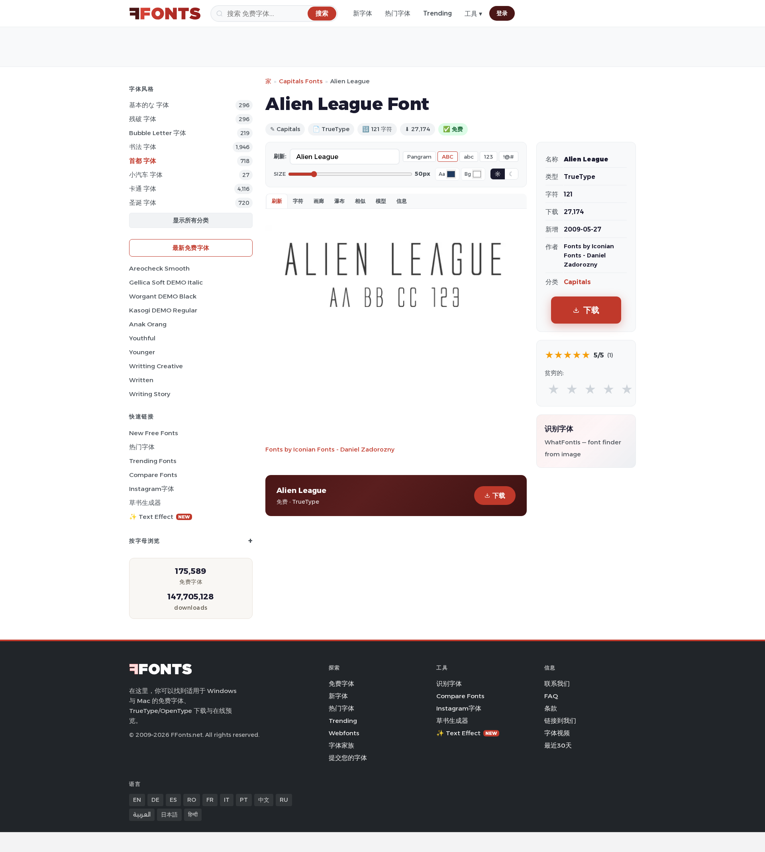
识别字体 (449, 683)
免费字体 (341, 683)
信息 (401, 201)
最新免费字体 (191, 247)
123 (488, 156)
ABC (447, 156)
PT (244, 799)
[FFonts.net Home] (165, 13)
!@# (508, 156)
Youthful (142, 338)
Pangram (419, 156)
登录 (502, 13)
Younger (142, 352)
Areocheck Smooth (159, 268)
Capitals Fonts (301, 81)
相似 (360, 201)
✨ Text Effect (159, 516)
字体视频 (557, 733)
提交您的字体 (348, 758)
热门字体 (397, 13)
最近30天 (558, 745)
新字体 (362, 13)
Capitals (577, 282)
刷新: (280, 156)
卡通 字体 (142, 188)
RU (284, 799)
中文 (263, 799)
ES (173, 799)
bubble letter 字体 (157, 133)
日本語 (169, 814)
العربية (142, 814)
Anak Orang (148, 324)
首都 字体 (142, 161)
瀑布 (339, 201)
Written (141, 380)
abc (469, 156)
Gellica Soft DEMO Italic (166, 282)
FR (210, 799)
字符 (298, 201)
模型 (381, 201)
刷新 (277, 201)
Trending (437, 13)
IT (227, 799)
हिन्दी (193, 814)
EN (137, 799)
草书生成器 (145, 502)
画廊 (319, 201)
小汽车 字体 (146, 175)
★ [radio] (553, 390)
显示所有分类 (191, 220)
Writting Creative (156, 366)
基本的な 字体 (149, 105)
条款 (550, 708)
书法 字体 (142, 147)
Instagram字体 (151, 489)
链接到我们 (560, 720)
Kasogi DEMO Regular (163, 310)
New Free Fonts (153, 433)
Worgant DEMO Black (162, 296)
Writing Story (149, 394)
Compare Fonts (153, 475)
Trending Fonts (153, 461)
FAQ (551, 696)
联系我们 (557, 683)
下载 (498, 495)
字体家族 (341, 745)
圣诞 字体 (142, 202)
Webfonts (344, 733)
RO (191, 799)
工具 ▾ (473, 14)
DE (155, 799)
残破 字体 (142, 119)
